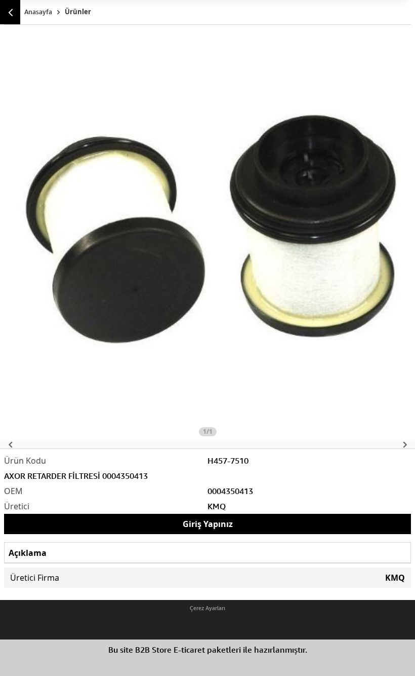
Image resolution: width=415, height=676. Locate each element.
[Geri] (10, 12)
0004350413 (230, 491)
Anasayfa (38, 11)
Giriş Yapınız (208, 524)
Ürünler (78, 11)
